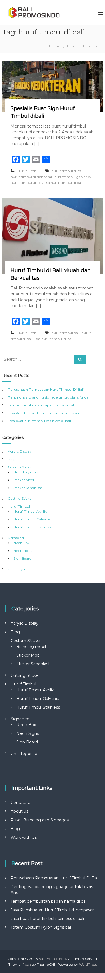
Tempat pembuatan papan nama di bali (41, 405)
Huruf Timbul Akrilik (30, 511)
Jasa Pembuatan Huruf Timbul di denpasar (44, 413)
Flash (26, 964)
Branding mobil (26, 472)
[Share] (46, 159)
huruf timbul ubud (26, 182)
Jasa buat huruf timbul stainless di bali (39, 421)
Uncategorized (20, 569)
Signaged (16, 538)
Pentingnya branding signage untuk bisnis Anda (48, 397)
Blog (11, 459)
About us (19, 811)
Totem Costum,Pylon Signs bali (41, 927)
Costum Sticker (20, 467)
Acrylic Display (20, 451)
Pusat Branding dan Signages (40, 820)
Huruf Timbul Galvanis (31, 519)
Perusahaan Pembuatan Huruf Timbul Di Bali (46, 389)
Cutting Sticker (20, 498)
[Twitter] (26, 159)
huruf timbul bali (66, 333)
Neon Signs (22, 550)
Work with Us (24, 837)
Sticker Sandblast (27, 488)
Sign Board (22, 558)
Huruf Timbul (28, 171)
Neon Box (21, 543)
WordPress (88, 964)
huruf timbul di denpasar (31, 177)
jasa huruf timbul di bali (63, 182)
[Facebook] (16, 159)
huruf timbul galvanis (72, 177)
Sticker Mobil (24, 480)
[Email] (36, 159)
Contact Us (21, 802)
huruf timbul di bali (67, 171)
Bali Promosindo (52, 958)
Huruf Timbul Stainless (32, 527)
